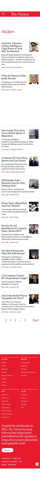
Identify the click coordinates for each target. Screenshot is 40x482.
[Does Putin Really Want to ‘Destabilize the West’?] (34, 299)
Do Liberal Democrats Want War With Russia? (13, 252)
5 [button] (24, 320)
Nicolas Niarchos (17, 67)
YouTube (24, 404)
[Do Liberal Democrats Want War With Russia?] (34, 254)
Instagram (24, 401)
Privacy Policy (6, 458)
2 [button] (10, 320)
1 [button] (6, 320)
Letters (3, 385)
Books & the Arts (7, 375)
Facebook (24, 395)
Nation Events (6, 404)
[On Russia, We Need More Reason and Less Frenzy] (34, 161)
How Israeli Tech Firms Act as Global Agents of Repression (13, 133)
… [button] (20, 320)
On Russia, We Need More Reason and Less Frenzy (14, 159)
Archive (23, 369)
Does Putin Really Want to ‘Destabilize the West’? (14, 297)
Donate (7, 450)
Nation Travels (6, 411)
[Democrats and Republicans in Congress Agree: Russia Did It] (34, 229)
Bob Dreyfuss (14, 195)
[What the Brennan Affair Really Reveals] (34, 79)
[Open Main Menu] (3, 14)
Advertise (4, 401)
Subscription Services (28, 372)
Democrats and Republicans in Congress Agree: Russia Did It (14, 228)
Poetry (3, 382)
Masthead (24, 366)
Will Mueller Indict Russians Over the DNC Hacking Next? (13, 183)
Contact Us (5, 398)
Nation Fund (12, 464)
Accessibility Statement (9, 461)
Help (20, 461)
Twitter (23, 398)
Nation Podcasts (6, 414)
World (3, 366)
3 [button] (15, 320)
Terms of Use (17, 458)
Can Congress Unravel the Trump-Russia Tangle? (14, 277)
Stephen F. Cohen (16, 90)
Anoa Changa (14, 217)
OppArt (4, 379)
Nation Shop (5, 407)
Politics (4, 362)
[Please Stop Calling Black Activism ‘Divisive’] (34, 206)
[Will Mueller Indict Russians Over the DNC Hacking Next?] (34, 184)
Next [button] (35, 320)
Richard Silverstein (16, 150)
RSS (22, 407)
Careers (4, 464)
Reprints (24, 375)
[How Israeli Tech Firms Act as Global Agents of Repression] (34, 134)
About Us (4, 395)
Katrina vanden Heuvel (17, 172)
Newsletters (5, 417)
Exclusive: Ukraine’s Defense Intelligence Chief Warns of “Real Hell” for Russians (11, 47)
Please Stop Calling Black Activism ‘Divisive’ (14, 204)
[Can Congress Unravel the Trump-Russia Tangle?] (34, 279)
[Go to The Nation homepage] (20, 14)
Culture (4, 372)
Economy (4, 369)
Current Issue (25, 362)
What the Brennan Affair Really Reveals (13, 77)
